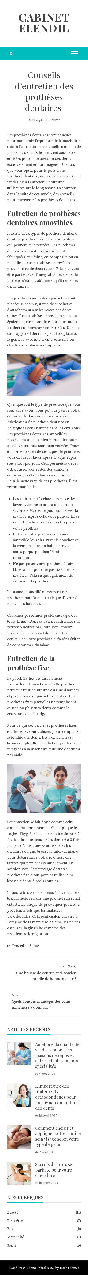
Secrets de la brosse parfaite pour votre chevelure (54, 1169)
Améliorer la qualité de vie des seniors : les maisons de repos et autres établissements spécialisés (57, 1055)
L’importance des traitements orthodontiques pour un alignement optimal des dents (57, 1097)
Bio (10, 1229)
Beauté (12, 1212)
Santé (34, 946)
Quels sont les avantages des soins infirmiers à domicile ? (41, 1001)
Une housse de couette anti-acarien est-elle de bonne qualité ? (46, 973)
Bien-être (15, 1221)
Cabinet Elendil (44, 22)
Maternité (15, 1237)
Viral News (47, 1268)
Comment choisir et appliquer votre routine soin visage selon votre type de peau (58, 1136)
